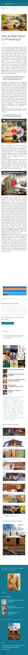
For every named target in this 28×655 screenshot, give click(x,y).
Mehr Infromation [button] (6, 649)
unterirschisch (20, 413)
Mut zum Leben (6, 409)
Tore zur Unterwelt (12, 413)
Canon (18, 398)
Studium (5, 413)
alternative (16, 396)
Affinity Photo (6, 79)
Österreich (5, 419)
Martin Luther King (11, 408)
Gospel (9, 404)
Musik (23, 408)
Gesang (21, 402)
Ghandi (4, 404)
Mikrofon (18, 408)
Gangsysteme (16, 402)
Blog (3, 8)
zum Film (4, 557)
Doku (11, 400)
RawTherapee (6, 76)
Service (4, 411)
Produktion (13, 409)
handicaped (19, 404)
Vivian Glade (14, 417)
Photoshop (14, 298)
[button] (5, 287)
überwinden (11, 419)
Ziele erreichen (21, 417)
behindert (22, 396)
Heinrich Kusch (6, 406)
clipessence (5, 400)
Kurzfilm (5, 408)
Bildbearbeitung (8, 298)
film (11, 402)
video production (6, 417)
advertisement (10, 396)
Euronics (22, 400)
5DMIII (4, 396)
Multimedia (3, 32)
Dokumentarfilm (16, 400)
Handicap (14, 404)
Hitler (12, 406)
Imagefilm (21, 406)
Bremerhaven (13, 398)
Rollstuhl (18, 409)
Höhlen (15, 406)
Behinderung (6, 398)
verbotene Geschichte (13, 415)
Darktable (5, 78)
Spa (18, 411)
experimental (6, 402)
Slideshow (14, 411)
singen (9, 411)
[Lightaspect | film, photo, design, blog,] (10, 2)
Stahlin (21, 411)
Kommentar (2, 307)
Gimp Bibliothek (17, 164)
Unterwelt (5, 415)
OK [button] (3, 652)
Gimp (4, 115)
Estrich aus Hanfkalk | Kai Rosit (16, 369)
